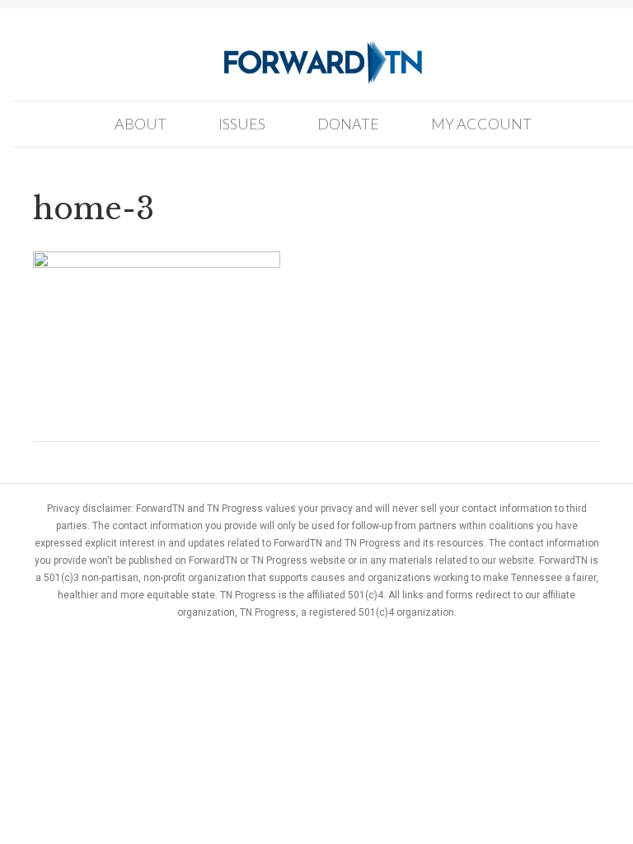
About (140, 124)
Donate (348, 124)
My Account (481, 124)
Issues (241, 124)
